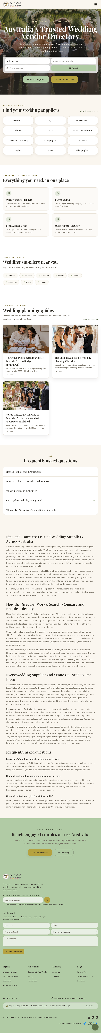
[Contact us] (95, 1027)
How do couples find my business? (50, 471)
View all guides (89, 319)
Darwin (61, 275)
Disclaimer (81, 981)
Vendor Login (33, 981)
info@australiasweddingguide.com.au (69, 998)
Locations (7, 981)
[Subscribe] (47, 900)
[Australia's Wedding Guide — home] (12, 4)
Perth (28, 282)
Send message (15, 951)
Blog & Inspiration (10, 985)
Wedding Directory (10, 972)
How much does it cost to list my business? (50, 481)
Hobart (76, 275)
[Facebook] (93, 1017)
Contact (55, 976)
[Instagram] (89, 1017)
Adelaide (11, 275)
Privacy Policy (82, 972)
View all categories (87, 111)
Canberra (45, 275)
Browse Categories (36, 79)
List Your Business (66, 79)
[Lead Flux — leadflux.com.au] (90, 1023)
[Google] (97, 1017)
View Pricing (63, 852)
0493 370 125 (11, 998)
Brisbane (28, 275)
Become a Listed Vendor (37, 972)
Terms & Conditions (85, 976)
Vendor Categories (10, 976)
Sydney (43, 282)
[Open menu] (95, 4)
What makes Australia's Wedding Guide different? (50, 509)
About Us (56, 972)
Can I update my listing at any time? (50, 500)
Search (75, 68)
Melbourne (12, 282)
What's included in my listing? (50, 490)
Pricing (30, 976)
